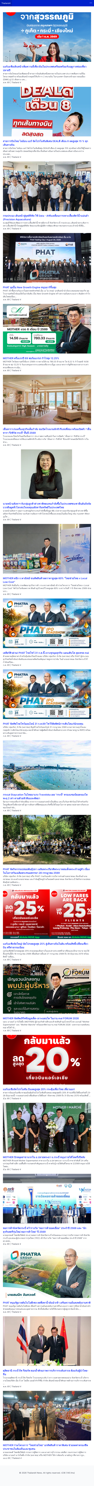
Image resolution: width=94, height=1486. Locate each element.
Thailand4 (6, 3)
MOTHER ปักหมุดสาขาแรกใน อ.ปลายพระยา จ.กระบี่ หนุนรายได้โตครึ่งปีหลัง (44, 1157)
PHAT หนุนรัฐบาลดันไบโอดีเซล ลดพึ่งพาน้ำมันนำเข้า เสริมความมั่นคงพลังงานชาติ (47, 1302)
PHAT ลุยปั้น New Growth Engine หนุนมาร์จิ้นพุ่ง (29, 287)
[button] (90, 3)
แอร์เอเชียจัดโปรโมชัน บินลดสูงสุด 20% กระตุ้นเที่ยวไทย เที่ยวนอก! (39, 1089)
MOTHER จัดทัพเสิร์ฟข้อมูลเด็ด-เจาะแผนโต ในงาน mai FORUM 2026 (41, 1018)
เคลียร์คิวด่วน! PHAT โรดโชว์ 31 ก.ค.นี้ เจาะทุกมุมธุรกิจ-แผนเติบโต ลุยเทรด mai (46, 652)
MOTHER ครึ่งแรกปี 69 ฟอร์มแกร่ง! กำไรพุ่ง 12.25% (31, 358)
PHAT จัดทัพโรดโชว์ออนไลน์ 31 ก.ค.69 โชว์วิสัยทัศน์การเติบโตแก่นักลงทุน (43, 723)
